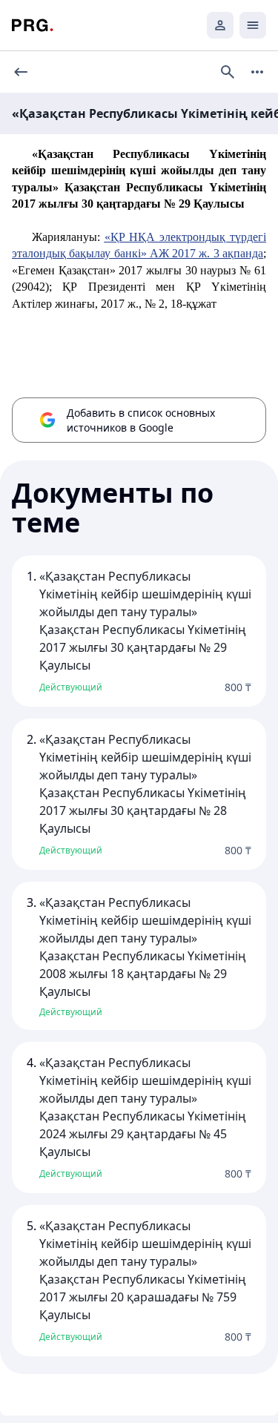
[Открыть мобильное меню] (252, 25)
